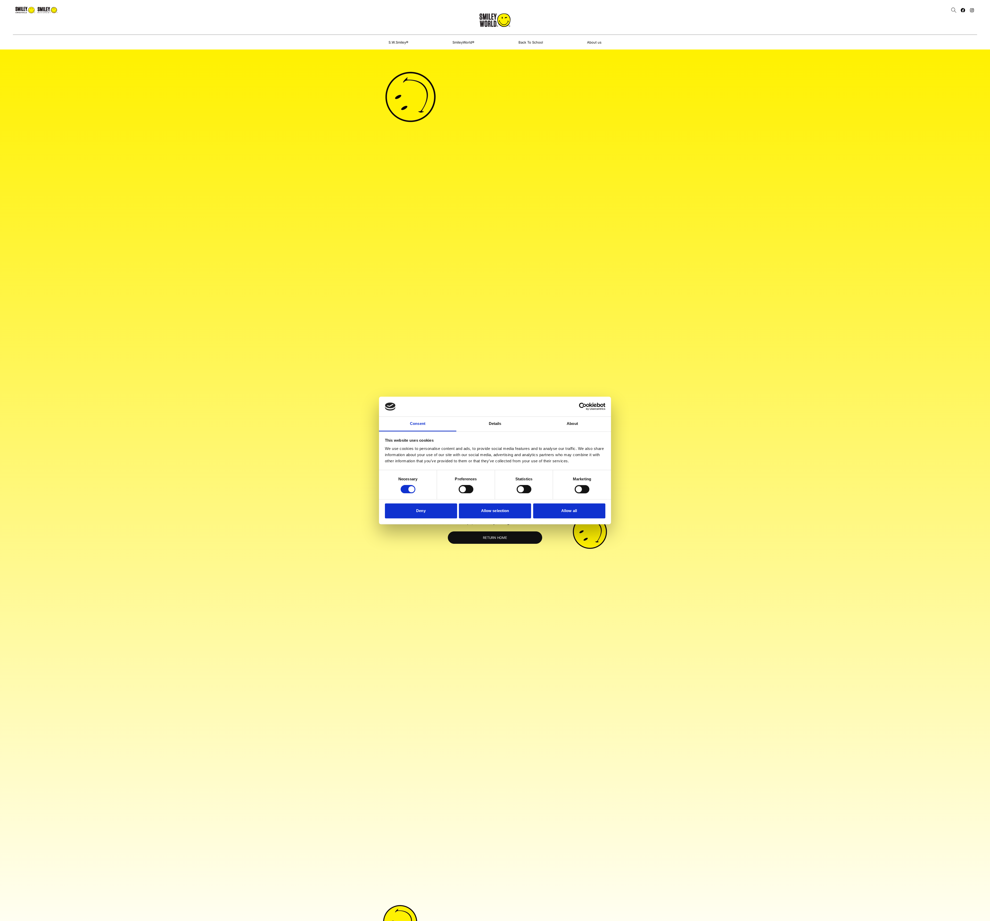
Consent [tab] (417, 423)
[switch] (466, 489)
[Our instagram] (972, 10)
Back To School (530, 42)
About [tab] (572, 423)
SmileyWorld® (463, 42)
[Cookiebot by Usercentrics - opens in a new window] (582, 406)
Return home (495, 538)
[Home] (495, 20)
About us (594, 42)
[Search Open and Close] (953, 10)
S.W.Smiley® (398, 42)
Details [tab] (495, 423)
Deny (420, 510)
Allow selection (495, 510)
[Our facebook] (963, 10)
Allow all (569, 510)
